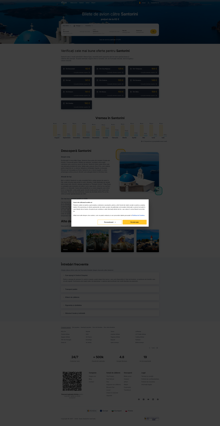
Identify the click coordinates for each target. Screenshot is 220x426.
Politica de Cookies (138, 215)
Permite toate (135, 222)
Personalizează (108, 222)
